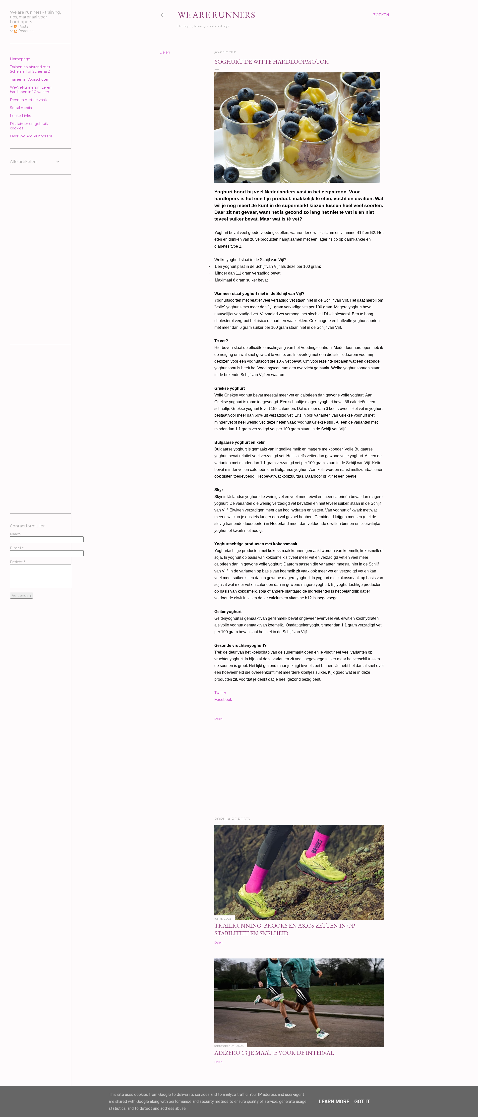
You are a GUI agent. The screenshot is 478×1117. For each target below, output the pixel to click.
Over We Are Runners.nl (31, 136)
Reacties (25, 31)
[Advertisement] (299, 769)
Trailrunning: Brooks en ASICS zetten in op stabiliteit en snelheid (284, 929)
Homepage (20, 59)
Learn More (334, 1102)
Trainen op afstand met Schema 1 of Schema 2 (30, 69)
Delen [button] (165, 52)
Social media (21, 108)
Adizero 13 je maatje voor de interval (274, 1053)
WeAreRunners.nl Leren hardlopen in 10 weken (31, 89)
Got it (362, 1102)
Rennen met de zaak (28, 100)
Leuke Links (20, 115)
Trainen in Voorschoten (30, 79)
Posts (22, 26)
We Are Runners (216, 15)
